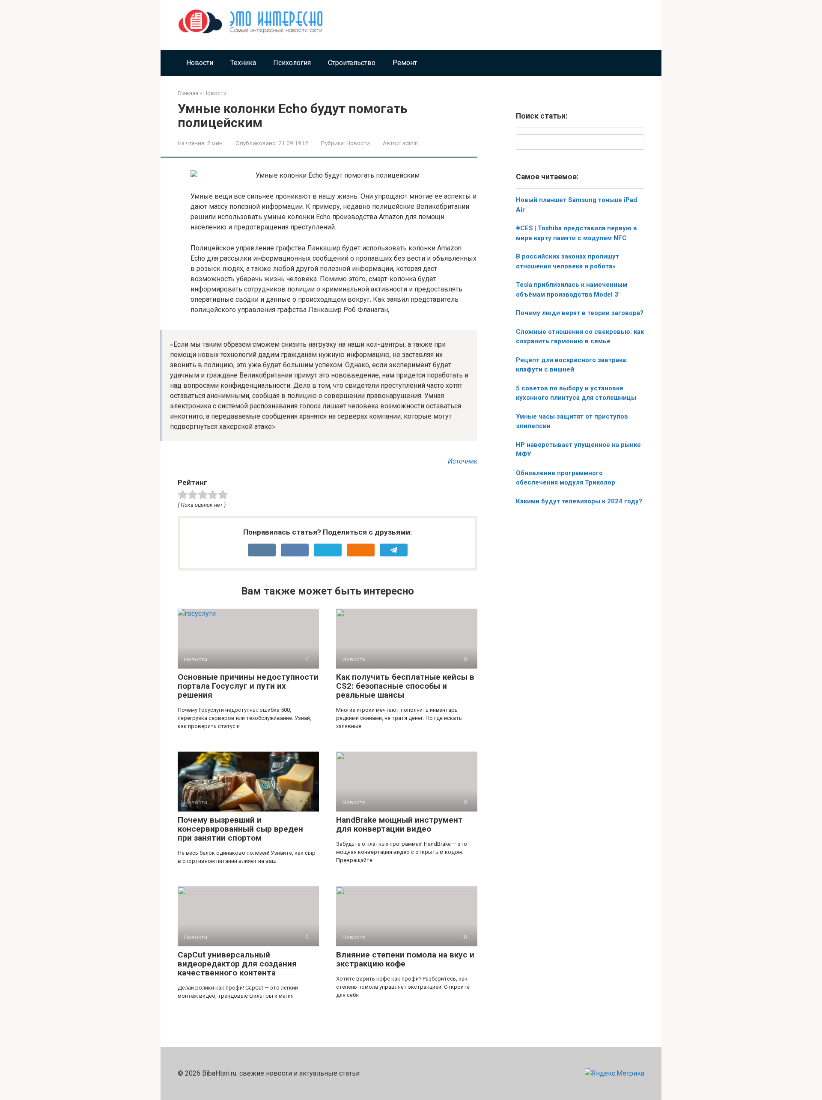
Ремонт (405, 63)
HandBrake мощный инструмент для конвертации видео (399, 824)
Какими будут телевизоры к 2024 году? (579, 501)
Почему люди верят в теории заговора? (579, 313)
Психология (292, 63)
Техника (243, 63)
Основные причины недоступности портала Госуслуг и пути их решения (248, 686)
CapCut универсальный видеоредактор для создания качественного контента (237, 964)
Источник (462, 461)
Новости (199, 63)
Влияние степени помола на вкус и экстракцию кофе (405, 959)
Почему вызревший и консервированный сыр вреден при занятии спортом (240, 829)
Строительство (351, 63)
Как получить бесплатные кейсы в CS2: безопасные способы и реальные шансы (405, 686)
